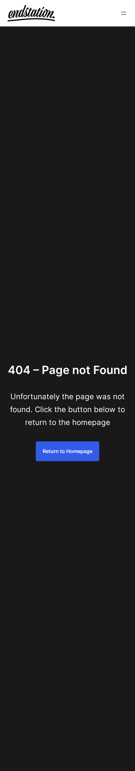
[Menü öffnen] (123, 13)
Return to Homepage (67, 451)
